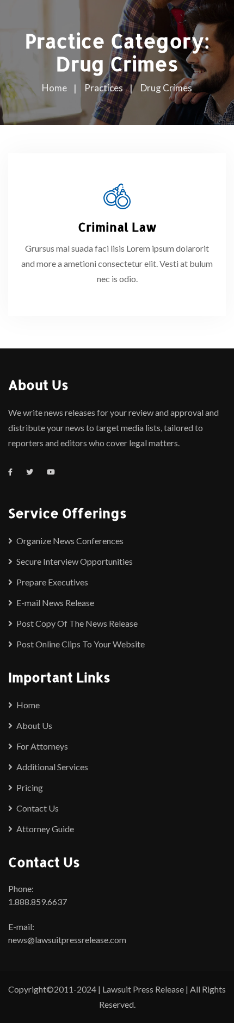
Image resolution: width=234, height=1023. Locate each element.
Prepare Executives (52, 582)
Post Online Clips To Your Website (80, 644)
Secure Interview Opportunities (74, 561)
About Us (34, 725)
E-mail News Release (55, 602)
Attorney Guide (45, 829)
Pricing (29, 787)
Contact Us (37, 808)
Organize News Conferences (70, 540)
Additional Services (52, 767)
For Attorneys (42, 746)
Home (28, 705)
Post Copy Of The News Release (77, 623)
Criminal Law (117, 226)
